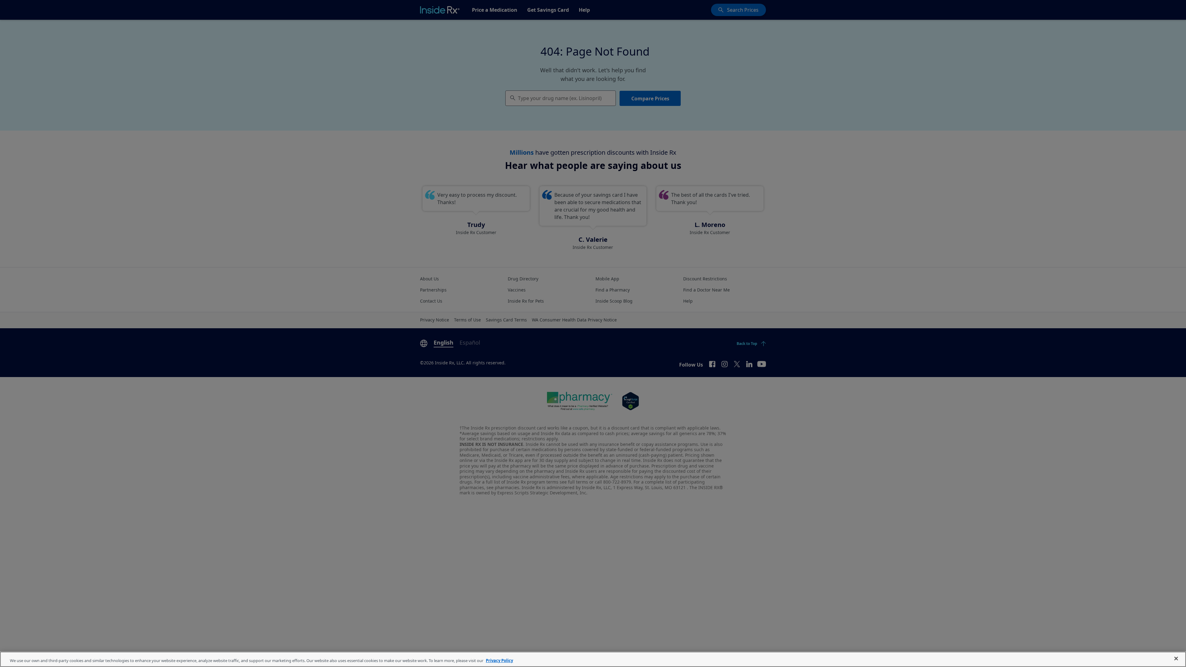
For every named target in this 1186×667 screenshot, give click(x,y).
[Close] (1176, 658)
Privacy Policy (499, 660)
